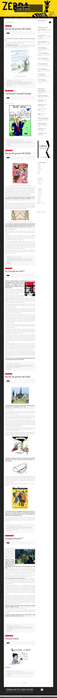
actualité (29, 258)
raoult (17, 84)
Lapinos (39, 80)
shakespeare (11, 142)
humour (8, 674)
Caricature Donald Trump (18, 94)
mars (14, 259)
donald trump (30, 141)
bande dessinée (21, 141)
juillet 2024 (39, 195)
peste (23, 259)
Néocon (39, 109)
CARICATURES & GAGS (20, 140)
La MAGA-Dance (40, 129)
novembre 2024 (40, 190)
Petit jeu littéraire (44, 64)
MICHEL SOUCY (40, 170)
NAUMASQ (39, 164)
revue (32, 258)
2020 (16, 259)
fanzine (18, 141)
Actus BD (37, 17)
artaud (12, 629)
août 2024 (39, 194)
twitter (8, 142)
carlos (11, 367)
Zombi (39, 48)
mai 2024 (39, 197)
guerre (23, 260)
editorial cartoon (27, 84)
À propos (10, 17)
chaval (11, 529)
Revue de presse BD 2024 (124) (43, 118)
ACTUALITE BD (19, 80)
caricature (25, 141)
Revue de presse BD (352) (18, 153)
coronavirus (26, 259)
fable (21, 259)
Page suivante (24, 682)
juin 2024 (39, 196)
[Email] (42, 689)
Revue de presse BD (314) (17, 377)
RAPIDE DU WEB (40, 181)
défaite (14, 142)
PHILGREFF (39, 167)
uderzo (8, 84)
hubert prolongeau (11, 366)
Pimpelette (40, 69)
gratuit (15, 141)
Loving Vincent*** (14, 538)
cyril (38, 42)
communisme (30, 366)
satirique (22, 84)
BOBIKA (39, 173)
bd (11, 141)
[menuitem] (5, 17)
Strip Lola (16, 17)
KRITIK (18, 363)
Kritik (32, 17)
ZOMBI (39, 165)
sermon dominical (9, 260)
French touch (12, 639)
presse (24, 142)
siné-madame (16, 529)
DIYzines (39, 180)
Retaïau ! (39, 114)
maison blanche (18, 142)
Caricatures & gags (25, 17)
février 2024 (39, 201)
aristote (18, 367)
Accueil (5, 17)
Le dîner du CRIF (41, 105)
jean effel (18, 259)
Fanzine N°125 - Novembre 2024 (43, 96)
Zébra (39, 29)
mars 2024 (39, 200)
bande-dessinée (21, 258)
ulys (9, 529)
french (10, 674)
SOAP (38, 171)
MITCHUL (39, 182)
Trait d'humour (44, 48)
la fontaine (30, 259)
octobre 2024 (40, 191)
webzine (10, 141)
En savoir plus (39, 697)
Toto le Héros (40, 53)
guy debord (8, 261)
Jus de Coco (44, 80)
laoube (15, 84)
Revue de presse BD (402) (18, 29)
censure (25, 260)
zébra (13, 141)
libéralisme (8, 367)
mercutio (14, 260)
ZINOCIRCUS (39, 166)
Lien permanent (10, 80)
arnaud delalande (22, 366)
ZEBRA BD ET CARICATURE (19, 689)
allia (13, 529)
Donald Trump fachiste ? (42, 124)
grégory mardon (17, 366)
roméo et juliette (29, 260)
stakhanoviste (11, 84)
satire (21, 260)
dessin (20, 84)
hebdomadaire (11, 259)
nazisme (27, 366)
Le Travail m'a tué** (15, 271)
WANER (39, 172)
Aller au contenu (3, 0)
